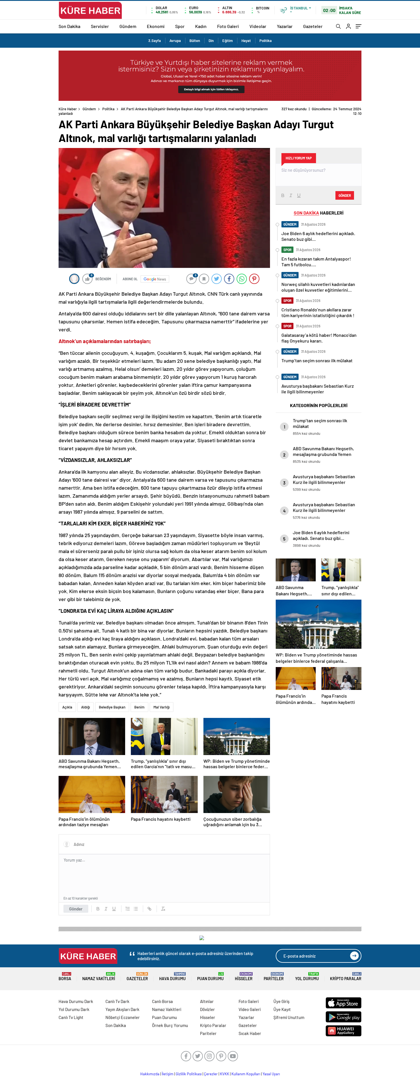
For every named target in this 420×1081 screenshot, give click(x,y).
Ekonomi (156, 26)
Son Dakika (69, 26)
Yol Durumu (307, 976)
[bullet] (136, 908)
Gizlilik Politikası (189, 1074)
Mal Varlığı (161, 707)
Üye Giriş (281, 1001)
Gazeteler (313, 26)
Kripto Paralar (345, 976)
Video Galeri (250, 1009)
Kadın (201, 26)
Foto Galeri (228, 26)
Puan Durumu (210, 976)
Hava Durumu (172, 976)
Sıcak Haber (250, 1033)
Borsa (65, 976)
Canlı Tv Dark (117, 1001)
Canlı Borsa (162, 1001)
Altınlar (207, 1001)
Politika (265, 40)
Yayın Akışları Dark (122, 1009)
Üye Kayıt (282, 1009)
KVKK (224, 1074)
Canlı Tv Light (71, 1017)
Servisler (100, 26)
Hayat (246, 40)
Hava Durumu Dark (76, 1001)
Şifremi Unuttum (288, 1017)
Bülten (194, 40)
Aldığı (85, 707)
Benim (139, 707)
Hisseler (244, 976)
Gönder (76, 908)
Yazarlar (285, 26)
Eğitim (227, 40)
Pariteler (274, 976)
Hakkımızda (149, 1074)
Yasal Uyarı (271, 1074)
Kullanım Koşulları (245, 1074)
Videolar (257, 26)
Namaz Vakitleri (98, 976)
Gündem (127, 26)
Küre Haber (68, 109)
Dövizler (207, 1009)
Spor (180, 26)
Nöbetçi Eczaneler (122, 1017)
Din (211, 40)
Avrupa (175, 40)
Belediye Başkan (112, 707)
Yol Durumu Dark (74, 1009)
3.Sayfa (154, 40)
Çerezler (211, 1074)
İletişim (167, 1074)
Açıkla (67, 707)
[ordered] (128, 908)
